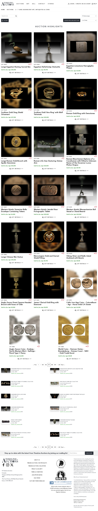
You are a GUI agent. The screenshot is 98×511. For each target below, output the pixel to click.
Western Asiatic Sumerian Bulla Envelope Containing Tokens (14, 210)
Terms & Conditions (37, 472)
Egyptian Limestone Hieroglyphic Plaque (80, 67)
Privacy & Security (37, 469)
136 (46, 364)
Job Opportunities (37, 475)
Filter (6, 20)
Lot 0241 (4, 207)
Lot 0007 (4, 64)
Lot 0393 (4, 254)
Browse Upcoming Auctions (80, 499)
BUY (28, 3)
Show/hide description (71, 20)
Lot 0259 (37, 207)
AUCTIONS (20, 3)
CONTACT (41, 3)
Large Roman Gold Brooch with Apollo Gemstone (14, 162)
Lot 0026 (37, 64)
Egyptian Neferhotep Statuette (47, 67)
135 (43, 364)
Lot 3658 (61, 346)
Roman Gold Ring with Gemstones (80, 113)
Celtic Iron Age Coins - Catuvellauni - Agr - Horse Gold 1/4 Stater (81, 303)
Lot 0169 (36, 158)
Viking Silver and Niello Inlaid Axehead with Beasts (78, 257)
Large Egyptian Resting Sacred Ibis (15, 67)
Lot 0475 (69, 253)
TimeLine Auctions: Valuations (37, 466)
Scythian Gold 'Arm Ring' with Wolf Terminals (48, 113)
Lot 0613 (36, 300)
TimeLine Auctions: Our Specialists (37, 463)
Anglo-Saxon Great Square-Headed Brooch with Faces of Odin (16, 303)
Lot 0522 (4, 300)
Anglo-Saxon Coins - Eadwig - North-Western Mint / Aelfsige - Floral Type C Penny (22, 351)
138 (52, 364)
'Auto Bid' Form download (37, 481)
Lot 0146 (4, 158)
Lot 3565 (12, 346)
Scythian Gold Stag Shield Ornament (12, 113)
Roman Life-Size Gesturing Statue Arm (48, 162)
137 (49, 364)
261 (59, 364)
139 (55, 364)
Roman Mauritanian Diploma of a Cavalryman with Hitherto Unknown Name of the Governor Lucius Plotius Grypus (81, 162)
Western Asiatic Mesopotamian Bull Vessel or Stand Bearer (81, 210)
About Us (37, 460)
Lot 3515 (69, 300)
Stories (51, 3)
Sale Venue (37, 478)
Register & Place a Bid (78, 501)
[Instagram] (7, 464)
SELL (33, 3)
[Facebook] (3, 464)
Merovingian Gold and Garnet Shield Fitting (46, 257)
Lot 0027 (69, 63)
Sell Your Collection (78, 502)
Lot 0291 (69, 207)
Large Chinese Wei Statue (12, 257)
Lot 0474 (37, 253)
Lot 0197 (69, 156)
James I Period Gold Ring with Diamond (46, 303)
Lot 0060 (4, 110)
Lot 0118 (69, 111)
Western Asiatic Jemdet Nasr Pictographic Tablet (46, 210)
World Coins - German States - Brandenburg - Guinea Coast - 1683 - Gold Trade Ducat (73, 351)
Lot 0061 (36, 110)
